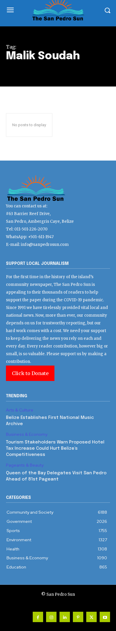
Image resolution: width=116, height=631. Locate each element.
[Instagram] (51, 617)
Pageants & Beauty (24, 465)
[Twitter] (91, 617)
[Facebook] (38, 617)
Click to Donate (30, 373)
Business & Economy (26, 434)
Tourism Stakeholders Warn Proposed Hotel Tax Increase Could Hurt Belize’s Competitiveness (55, 448)
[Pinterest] (78, 617)
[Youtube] (105, 617)
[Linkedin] (64, 617)
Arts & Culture (19, 410)
